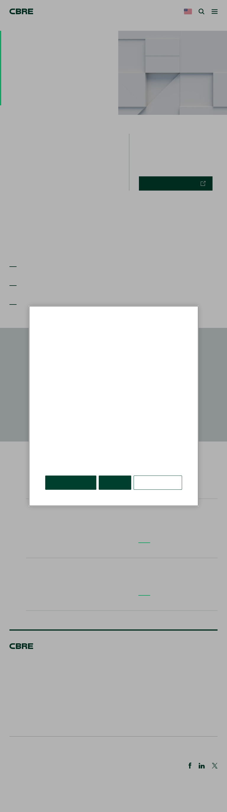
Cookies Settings (158, 482)
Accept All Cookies (71, 482)
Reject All (115, 482)
